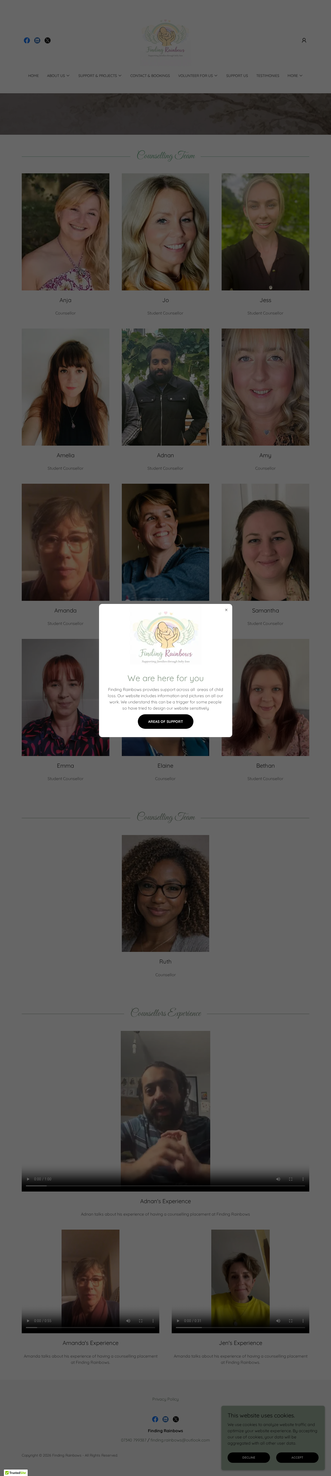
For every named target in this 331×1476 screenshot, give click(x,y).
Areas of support (165, 721)
